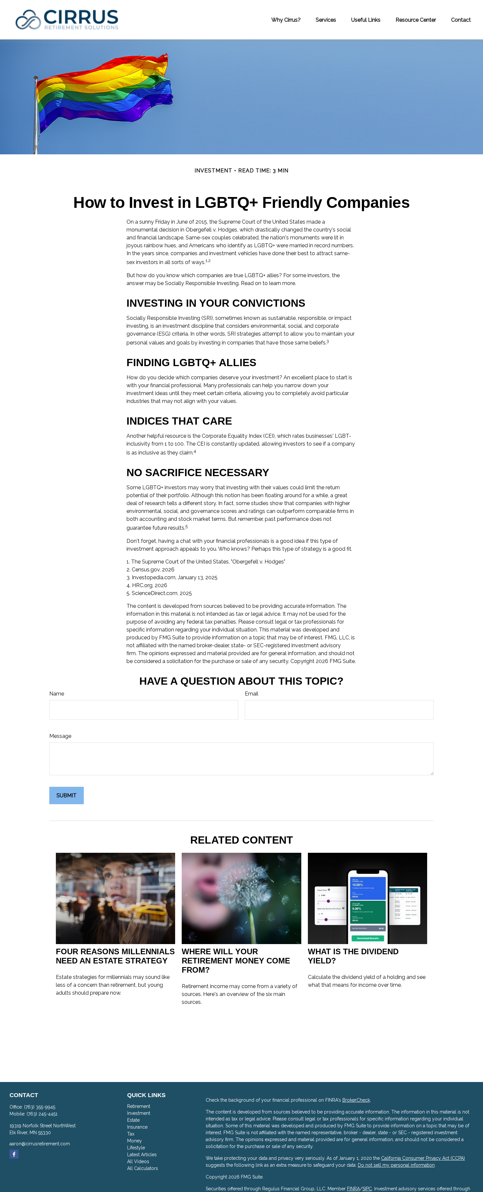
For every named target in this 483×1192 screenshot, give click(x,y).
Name (56, 694)
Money (134, 1140)
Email (251, 694)
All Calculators (142, 1168)
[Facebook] (14, 1154)
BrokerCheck (356, 1100)
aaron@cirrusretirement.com (40, 1143)
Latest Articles (142, 1154)
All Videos (138, 1161)
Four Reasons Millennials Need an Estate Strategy (115, 956)
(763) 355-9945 (39, 1107)
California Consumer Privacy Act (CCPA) (423, 1158)
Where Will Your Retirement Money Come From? (236, 960)
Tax (130, 1134)
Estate (133, 1120)
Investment (138, 1113)
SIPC (367, 1188)
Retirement (138, 1106)
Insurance (137, 1127)
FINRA (353, 1188)
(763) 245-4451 (42, 1113)
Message (60, 736)
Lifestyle (136, 1147)
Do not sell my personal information (396, 1165)
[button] (286, 20)
